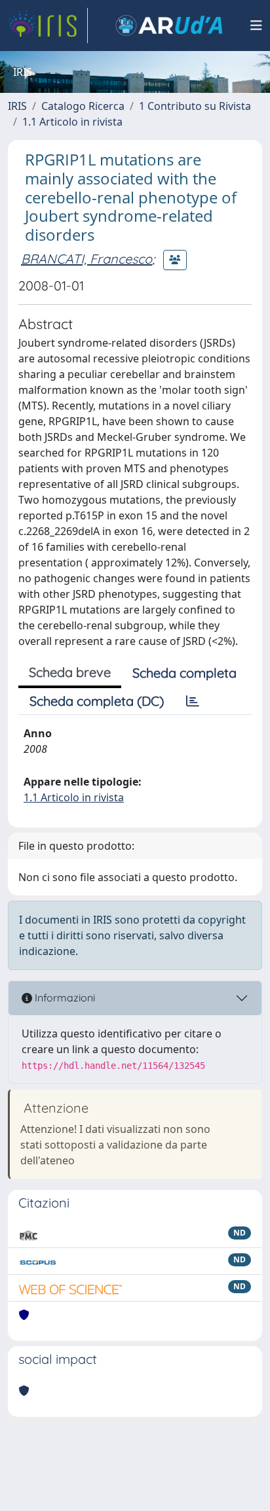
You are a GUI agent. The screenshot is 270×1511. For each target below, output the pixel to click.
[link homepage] (48, 25)
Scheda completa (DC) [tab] (96, 701)
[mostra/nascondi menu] (256, 25)
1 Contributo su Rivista (195, 106)
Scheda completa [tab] (184, 673)
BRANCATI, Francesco (86, 259)
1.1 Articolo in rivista (72, 121)
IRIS (17, 106)
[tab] (192, 701)
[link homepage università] (169, 25)
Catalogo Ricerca (83, 106)
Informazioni (63, 997)
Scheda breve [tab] (70, 672)
